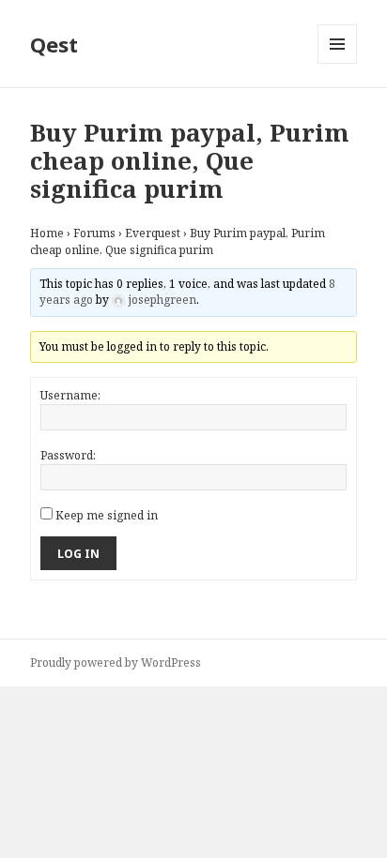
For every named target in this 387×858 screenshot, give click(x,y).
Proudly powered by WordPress (115, 662)
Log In (78, 554)
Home (47, 233)
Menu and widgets (337, 63)
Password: (68, 455)
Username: (70, 395)
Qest (54, 44)
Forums (94, 233)
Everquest (152, 233)
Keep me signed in (106, 515)
